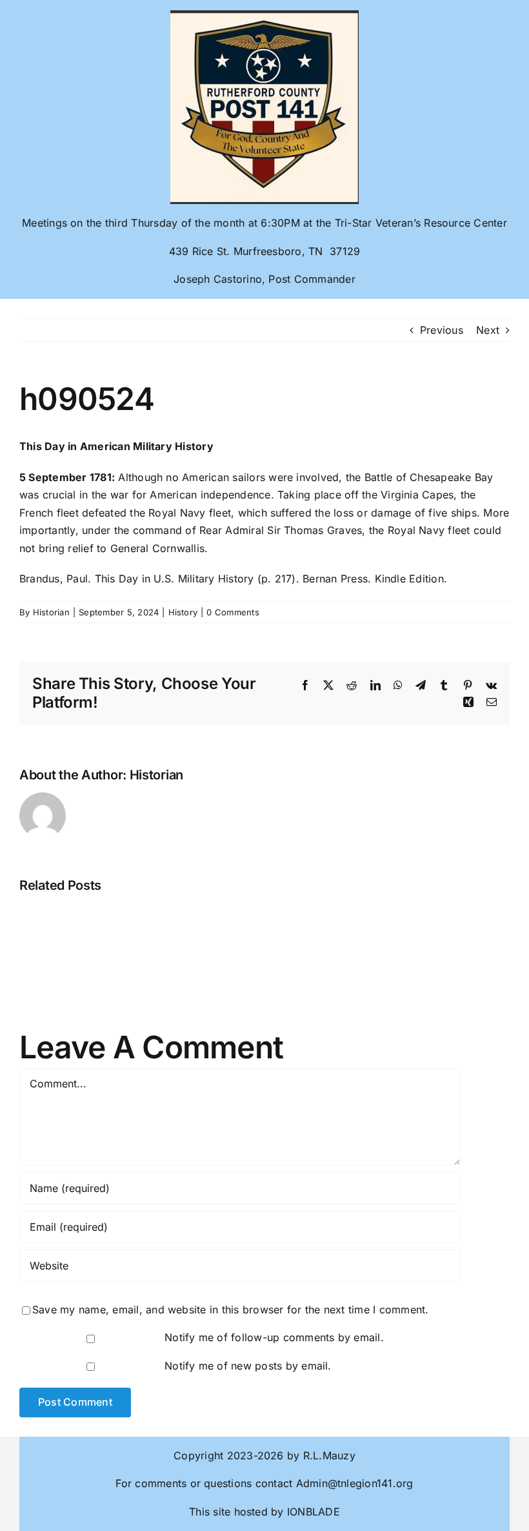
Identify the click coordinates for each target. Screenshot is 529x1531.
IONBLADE (312, 1511)
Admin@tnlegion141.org (355, 1483)
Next (487, 330)
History (183, 612)
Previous (441, 330)
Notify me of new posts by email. (248, 1365)
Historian (51, 612)
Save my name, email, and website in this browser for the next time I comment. (230, 1309)
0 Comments (232, 612)
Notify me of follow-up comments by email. (274, 1337)
